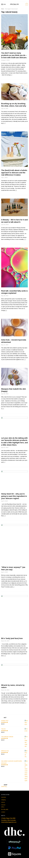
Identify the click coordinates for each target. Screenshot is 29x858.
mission (3, 804)
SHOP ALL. (4, 786)
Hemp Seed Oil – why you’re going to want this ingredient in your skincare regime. (14, 496)
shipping (3, 799)
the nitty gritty (4, 809)
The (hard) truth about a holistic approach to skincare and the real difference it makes (14, 172)
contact (3, 812)
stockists (3, 797)
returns (3, 802)
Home (2, 8)
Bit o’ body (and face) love (12, 638)
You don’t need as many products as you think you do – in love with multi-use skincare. (14, 55)
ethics (2, 807)
